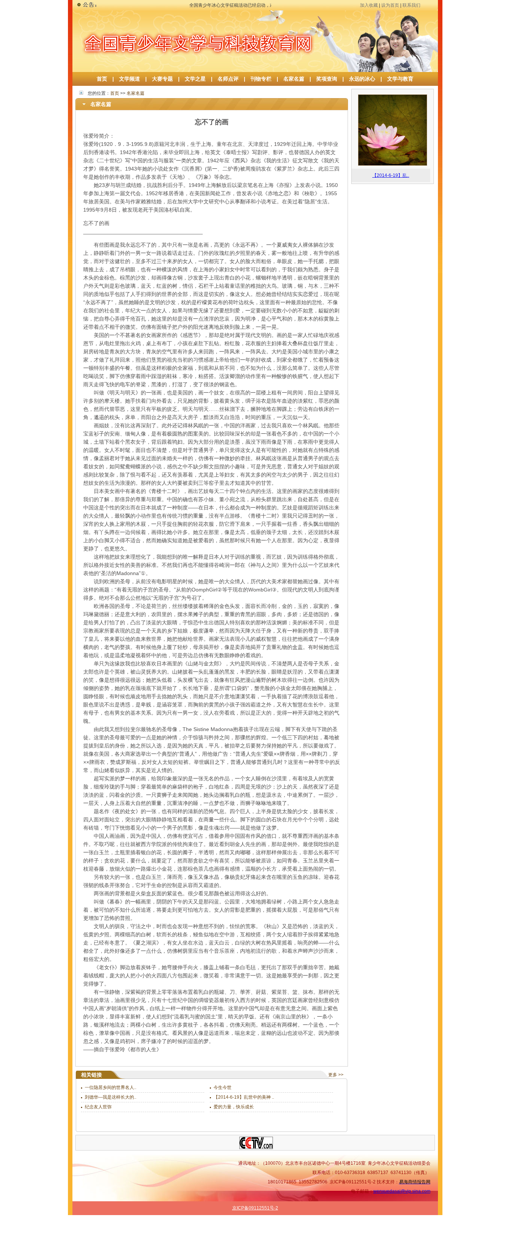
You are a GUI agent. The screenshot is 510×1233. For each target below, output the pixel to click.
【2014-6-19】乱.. (390, 175)
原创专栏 (420, 1228)
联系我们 (411, 5)
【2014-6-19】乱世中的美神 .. (244, 1097)
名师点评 (228, 79)
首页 (102, 79)
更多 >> (335, 1074)
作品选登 (372, 1228)
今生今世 (222, 1087)
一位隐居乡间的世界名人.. (110, 1087)
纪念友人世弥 (98, 1106)
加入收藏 (369, 5)
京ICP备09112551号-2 (255, 1208)
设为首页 (390, 5)
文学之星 (195, 79)
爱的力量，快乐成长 (234, 1106)
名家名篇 (293, 79)
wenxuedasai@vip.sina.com (401, 1191)
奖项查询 (326, 79)
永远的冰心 (362, 79)
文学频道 (129, 79)
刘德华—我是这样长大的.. (110, 1097)
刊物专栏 (261, 79)
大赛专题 (162, 79)
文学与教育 (397, 79)
